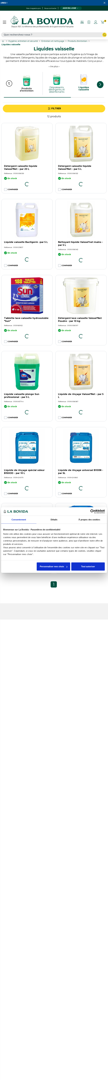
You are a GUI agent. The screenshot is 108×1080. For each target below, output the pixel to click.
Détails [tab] (54, 519)
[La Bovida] (42, 22)
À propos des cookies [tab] (89, 519)
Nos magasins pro (33, 8)
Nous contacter (50, 8)
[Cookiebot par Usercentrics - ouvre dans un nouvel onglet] (92, 511)
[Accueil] (3, 41)
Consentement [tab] (19, 519)
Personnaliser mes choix (52, 566)
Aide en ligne (69, 8)
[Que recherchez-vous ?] (104, 35)
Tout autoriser (88, 566)
